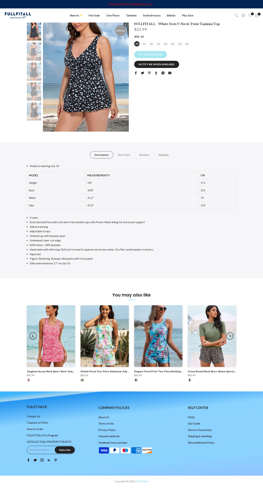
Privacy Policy (107, 429)
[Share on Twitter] (142, 73)
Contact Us (33, 416)
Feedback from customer (112, 442)
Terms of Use (106, 423)
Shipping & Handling (200, 436)
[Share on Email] (169, 73)
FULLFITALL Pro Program (42, 435)
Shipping (164, 154)
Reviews (144, 154)
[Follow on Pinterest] (55, 460)
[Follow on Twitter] (35, 460)
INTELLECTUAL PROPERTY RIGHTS (49, 441)
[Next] (229, 336)
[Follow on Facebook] (28, 460)
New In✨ (76, 15)
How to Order (35, 429)
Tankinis (131, 15)
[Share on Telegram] (163, 73)
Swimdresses (152, 15)
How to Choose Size (200, 429)
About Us (103, 417)
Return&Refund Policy (201, 442)
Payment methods (109, 436)
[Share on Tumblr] (156, 73)
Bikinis (171, 15)
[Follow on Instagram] (42, 460)
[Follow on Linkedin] (48, 460)
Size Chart (124, 154)
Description (101, 154)
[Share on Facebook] (135, 73)
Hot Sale (94, 15)
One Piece (113, 15)
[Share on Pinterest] (149, 73)
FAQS (191, 417)
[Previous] (33, 336)
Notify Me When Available (157, 64)
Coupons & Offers (37, 422)
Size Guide (194, 423)
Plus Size (187, 15)
